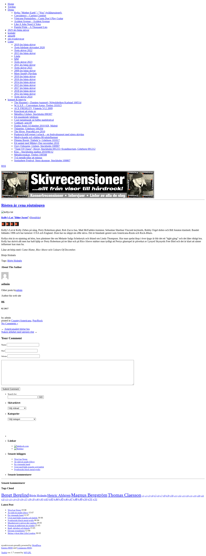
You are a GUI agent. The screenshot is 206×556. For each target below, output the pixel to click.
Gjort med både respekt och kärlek (29, 467)
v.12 (179, 496)
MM (16, 59)
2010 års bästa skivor (25, 76)
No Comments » (9, 323)
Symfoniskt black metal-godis (27, 469)
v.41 (41, 499)
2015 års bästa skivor (25, 85)
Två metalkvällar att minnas (28, 157)
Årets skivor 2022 (23, 50)
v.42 (46, 499)
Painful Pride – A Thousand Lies (30, 27)
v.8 (164, 496)
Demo (11, 9)
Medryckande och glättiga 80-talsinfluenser (36, 137)
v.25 (10, 499)
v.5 (155, 495)
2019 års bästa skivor (25, 44)
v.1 (143, 496)
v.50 (85, 499)
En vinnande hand (22, 464)
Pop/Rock (38, 320)
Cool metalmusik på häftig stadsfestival (34, 120)
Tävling (12, 6)
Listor (11, 41)
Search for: (12, 394)
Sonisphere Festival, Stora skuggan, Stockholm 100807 (42, 160)
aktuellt (11, 35)
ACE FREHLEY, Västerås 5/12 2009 (33, 108)
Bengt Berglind (15, 495)
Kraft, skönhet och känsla (19, 528)
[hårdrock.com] (21, 446)
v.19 (194, 496)
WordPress (36, 545)
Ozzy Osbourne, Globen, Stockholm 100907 (37, 146)
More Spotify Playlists (25, 73)
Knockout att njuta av (25, 111)
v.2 (146, 496)
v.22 (3, 499)
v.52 (95, 499)
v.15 (190, 496)
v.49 (80, 499)
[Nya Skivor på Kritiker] (18, 448)
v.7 (161, 496)
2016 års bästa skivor (25, 79)
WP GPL (27, 552)
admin (19, 290)
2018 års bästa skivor (25, 91)
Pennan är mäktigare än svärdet (21, 525)
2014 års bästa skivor (25, 82)
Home (11, 4)
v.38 (29, 499)
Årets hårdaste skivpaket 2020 (29, 47)
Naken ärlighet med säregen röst (17, 332)
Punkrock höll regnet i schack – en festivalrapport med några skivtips (49, 134)
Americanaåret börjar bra (17, 329)
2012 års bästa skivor (25, 93)
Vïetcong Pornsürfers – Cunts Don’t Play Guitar (38, 18)
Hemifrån (35, 217)
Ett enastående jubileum (26, 117)
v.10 (171, 496)
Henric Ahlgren (59, 495)
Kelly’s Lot (15, 217)
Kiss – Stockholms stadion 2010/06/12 (33, 151)
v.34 (14, 499)
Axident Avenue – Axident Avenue (32, 21)
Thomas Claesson (124, 495)
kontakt (11, 33)
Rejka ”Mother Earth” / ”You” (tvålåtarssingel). (38, 12)
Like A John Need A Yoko (27, 24)
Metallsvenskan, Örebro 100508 (30, 154)
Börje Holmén (14, 260)
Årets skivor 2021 (23, 67)
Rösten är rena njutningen (23, 205)
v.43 (50, 499)
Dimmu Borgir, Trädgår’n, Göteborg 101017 (37, 140)
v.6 (158, 496)
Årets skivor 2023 (23, 62)
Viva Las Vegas (20, 459)
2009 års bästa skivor (25, 70)
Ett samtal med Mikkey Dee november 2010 (36, 143)
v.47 (70, 499)
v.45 (61, 499)
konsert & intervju (17, 99)
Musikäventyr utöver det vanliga (22, 523)
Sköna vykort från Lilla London (21, 533)
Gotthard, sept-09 (23, 122)
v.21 (202, 496)
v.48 (75, 499)
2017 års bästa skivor (25, 88)
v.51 (90, 499)
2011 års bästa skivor (24, 64)
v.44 (56, 499)
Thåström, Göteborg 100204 (28, 128)
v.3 (148, 496)
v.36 (21, 499)
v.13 (183, 496)
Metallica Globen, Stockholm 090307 (33, 114)
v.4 (151, 495)
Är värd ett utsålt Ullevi (24, 461)
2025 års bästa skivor (18, 30)
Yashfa (4, 552)
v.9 (167, 495)
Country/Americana (21, 320)
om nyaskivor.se (16, 38)
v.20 (198, 496)
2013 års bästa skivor (25, 53)
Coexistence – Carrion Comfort (30, 15)
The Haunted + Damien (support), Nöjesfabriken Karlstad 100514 (47, 102)
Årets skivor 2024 (23, 96)
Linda (17, 56)
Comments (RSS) (24, 548)
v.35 (17, 499)
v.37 (25, 499)
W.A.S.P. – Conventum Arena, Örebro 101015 (38, 105)
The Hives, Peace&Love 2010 (29, 131)
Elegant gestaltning (16, 530)
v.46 (66, 499)
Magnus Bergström (89, 495)
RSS (3, 166)
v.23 (6, 499)
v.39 (33, 499)
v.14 (187, 496)
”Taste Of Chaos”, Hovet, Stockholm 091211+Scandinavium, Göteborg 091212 (54, 149)
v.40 (37, 499)
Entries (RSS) (7, 548)
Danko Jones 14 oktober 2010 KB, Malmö (36, 125)
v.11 (175, 496)
